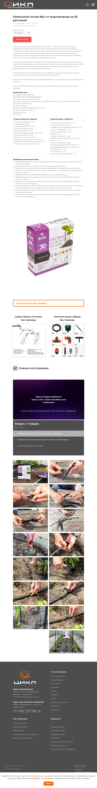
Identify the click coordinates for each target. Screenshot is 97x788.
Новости (54, 695)
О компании (58, 672)
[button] (87, 4)
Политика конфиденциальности (83, 771)
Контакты (55, 710)
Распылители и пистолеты (62, 742)
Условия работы (20, 727)
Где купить (55, 684)
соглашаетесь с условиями (42, 776)
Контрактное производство (25, 734)
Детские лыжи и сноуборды (63, 749)
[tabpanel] (48, 334)
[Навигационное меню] (93, 5)
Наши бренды (57, 680)
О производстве (58, 676)
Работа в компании (59, 702)
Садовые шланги (58, 734)
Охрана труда (80, 766)
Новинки (55, 723)
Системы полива (58, 731)
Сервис (54, 691)
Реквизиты (55, 706)
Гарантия (55, 687)
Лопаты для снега (58, 745)
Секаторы (55, 738)
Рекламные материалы (23, 738)
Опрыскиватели (57, 727)
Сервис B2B (18, 731)
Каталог (56, 719)
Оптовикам (20, 719)
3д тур (53, 698)
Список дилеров (20, 723)
